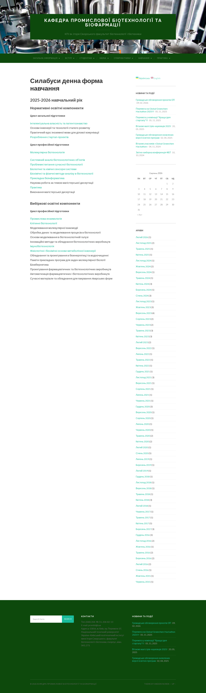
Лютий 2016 (142, 564)
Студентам (86, 58)
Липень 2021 (142, 394)
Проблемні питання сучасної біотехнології (56, 164)
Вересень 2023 (143, 313)
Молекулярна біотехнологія (47, 152)
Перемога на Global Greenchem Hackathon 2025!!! (152, 110)
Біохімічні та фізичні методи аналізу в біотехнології (61, 173)
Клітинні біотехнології (43, 223)
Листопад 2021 (143, 377)
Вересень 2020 (143, 412)
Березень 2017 (143, 529)
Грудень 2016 (143, 535)
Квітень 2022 (142, 365)
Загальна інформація (45, 58)
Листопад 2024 (143, 260)
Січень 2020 (142, 453)
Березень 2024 (143, 289)
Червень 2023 (143, 324)
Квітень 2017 (142, 523)
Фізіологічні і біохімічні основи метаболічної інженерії (63, 250)
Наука (103, 58)
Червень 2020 (143, 430)
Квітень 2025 (142, 254)
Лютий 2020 (142, 447)
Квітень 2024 (142, 284)
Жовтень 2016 (143, 546)
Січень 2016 (142, 570)
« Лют (139, 214)
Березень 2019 (143, 465)
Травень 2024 (143, 278)
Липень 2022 (142, 354)
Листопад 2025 (143, 243)
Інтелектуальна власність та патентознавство (58, 123)
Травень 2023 (143, 330)
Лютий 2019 (142, 470)
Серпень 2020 (143, 418)
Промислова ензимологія (46, 218)
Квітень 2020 (142, 441)
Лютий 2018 (142, 505)
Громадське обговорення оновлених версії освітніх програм (154, 136)
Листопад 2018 (143, 482)
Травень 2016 (143, 552)
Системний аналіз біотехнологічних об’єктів (57, 159)
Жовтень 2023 (143, 307)
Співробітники (122, 58)
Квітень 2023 (142, 336)
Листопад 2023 (143, 301)
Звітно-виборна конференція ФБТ (153, 152)
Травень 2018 (143, 494)
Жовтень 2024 (143, 266)
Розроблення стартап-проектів (49, 137)
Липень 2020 (142, 424)
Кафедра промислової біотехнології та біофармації (103, 22)
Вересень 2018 (143, 488)
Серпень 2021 (143, 389)
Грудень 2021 (143, 371)
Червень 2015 (143, 581)
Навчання (143, 58)
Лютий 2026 (142, 237)
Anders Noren (161, 684)
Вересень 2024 (143, 272)
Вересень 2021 (143, 383)
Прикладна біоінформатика (47, 178)
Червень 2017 (143, 511)
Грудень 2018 (143, 476)
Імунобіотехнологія (42, 246)
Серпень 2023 (143, 319)
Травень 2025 (143, 248)
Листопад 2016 (143, 540)
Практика (162, 58)
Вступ (68, 58)
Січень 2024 (142, 295)
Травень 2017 (143, 517)
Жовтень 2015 (143, 576)
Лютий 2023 (142, 342)
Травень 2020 (143, 435)
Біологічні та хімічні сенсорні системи (53, 169)
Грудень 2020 (143, 406)
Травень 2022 (143, 359)
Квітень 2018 (142, 500)
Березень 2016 (143, 558)
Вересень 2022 (143, 348)
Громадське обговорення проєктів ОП (155, 100)
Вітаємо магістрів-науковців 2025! (153, 126)
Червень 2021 (143, 400)
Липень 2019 (142, 459)
